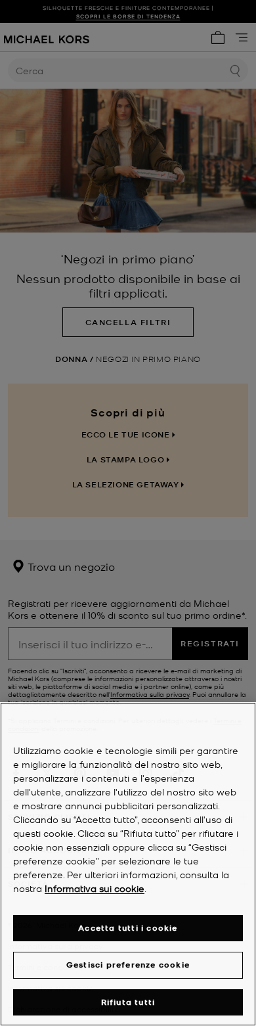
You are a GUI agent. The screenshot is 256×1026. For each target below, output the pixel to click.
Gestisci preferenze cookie (128, 964)
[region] (128, 864)
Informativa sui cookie (94, 888)
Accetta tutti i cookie (127, 927)
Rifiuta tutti (128, 1002)
